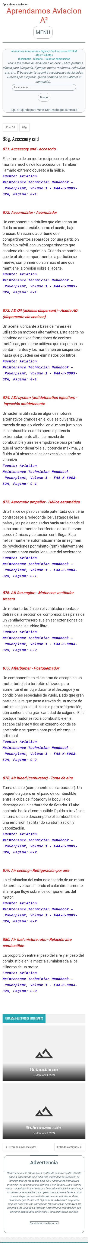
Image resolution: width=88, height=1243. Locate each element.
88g (24, 127)
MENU (43, 32)
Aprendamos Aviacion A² (44, 15)
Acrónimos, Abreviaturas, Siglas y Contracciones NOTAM (44, 51)
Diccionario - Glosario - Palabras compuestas (44, 58)
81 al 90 (10, 127)
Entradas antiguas (68, 1147)
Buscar (44, 97)
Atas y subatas (44, 55)
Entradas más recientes (22, 1147)
